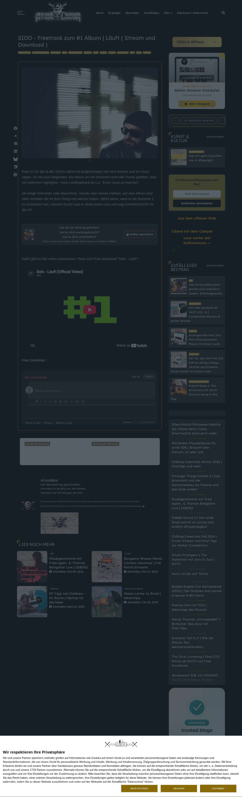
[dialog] (121, 766)
